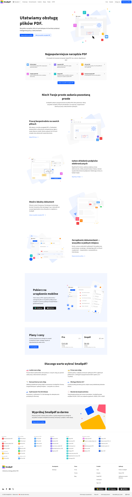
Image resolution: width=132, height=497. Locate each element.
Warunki (96, 494)
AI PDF (53, 2)
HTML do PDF (39, 443)
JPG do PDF (6, 458)
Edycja (44, 2)
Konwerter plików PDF (8, 443)
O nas (75, 469)
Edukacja (54, 469)
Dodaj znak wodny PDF (73, 453)
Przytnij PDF (70, 448)
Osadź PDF (99, 476)
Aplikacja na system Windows (123, 477)
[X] (13, 489)
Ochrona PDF (87, 448)
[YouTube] (10, 489)
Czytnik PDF (70, 443)
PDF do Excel (22, 441)
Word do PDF (23, 448)
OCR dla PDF (6, 446)
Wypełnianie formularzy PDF (74, 456)
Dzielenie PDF (55, 441)
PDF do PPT (22, 443)
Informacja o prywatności (86, 494)
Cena (98, 469)
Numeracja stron (71, 446)
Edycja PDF (70, 438)
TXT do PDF (38, 438)
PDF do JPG (6, 453)
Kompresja (25, 2)
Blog (75, 476)
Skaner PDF (103, 451)
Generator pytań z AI (105, 446)
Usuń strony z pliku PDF (57, 446)
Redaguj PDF (71, 451)
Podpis (49, 2)
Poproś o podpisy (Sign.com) (90, 441)
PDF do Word (23, 438)
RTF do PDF (38, 441)
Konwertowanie (32, 2)
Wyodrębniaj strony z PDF (57, 448)
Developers (99, 479)
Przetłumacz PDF (104, 443)
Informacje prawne (105, 494)
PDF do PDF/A (7, 448)
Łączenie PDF (55, 438)
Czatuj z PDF (103, 438)
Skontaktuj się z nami (117, 494)
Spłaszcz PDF (87, 451)
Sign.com (99, 483)
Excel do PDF (22, 451)
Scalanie (40, 2)
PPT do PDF (22, 453)
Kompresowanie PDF (8, 438)
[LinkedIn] (3, 489)
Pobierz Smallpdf (123, 469)
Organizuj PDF (55, 451)
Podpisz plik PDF (88, 438)
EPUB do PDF (39, 446)
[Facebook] (6, 489)
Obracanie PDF (55, 443)
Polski (128, 494)
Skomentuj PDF (71, 441)
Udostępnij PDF (71, 458)
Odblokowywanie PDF (89, 446)
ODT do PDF (22, 458)
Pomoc (76, 473)
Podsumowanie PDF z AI (106, 441)
